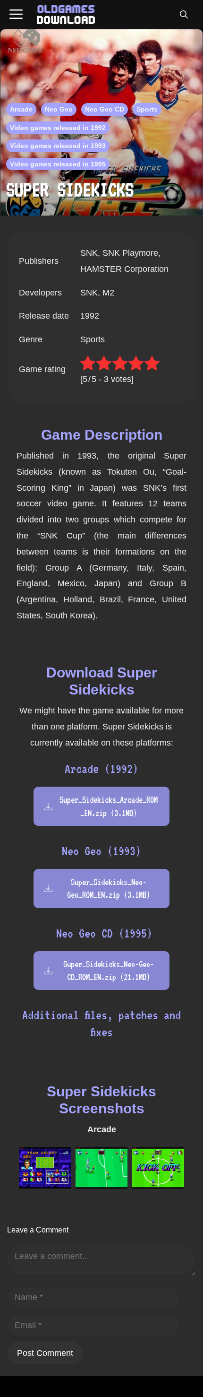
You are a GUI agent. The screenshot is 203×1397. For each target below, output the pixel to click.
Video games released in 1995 (58, 164)
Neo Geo (59, 109)
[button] (184, 15)
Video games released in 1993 (58, 145)
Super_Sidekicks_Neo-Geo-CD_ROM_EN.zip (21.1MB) (108, 970)
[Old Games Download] (66, 14)
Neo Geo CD (104, 109)
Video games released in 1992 (58, 127)
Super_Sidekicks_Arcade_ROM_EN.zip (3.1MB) (108, 806)
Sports (147, 109)
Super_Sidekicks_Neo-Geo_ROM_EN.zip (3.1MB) (108, 888)
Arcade (21, 109)
